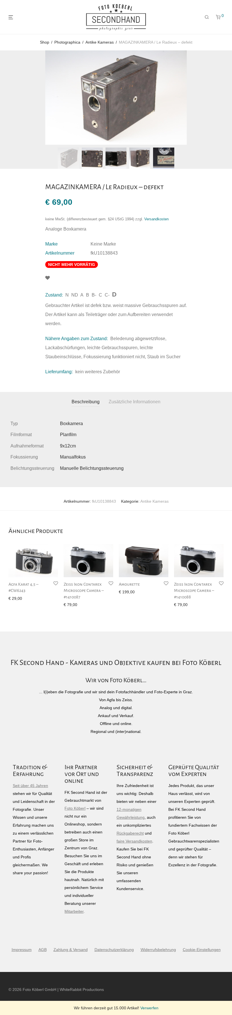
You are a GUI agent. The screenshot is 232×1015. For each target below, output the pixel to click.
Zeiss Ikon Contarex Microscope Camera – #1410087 (84, 590)
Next (222, 98)
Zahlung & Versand (70, 949)
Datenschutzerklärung (114, 949)
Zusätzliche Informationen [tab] (134, 401)
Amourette (129, 584)
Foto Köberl (75, 808)
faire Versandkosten (134, 841)
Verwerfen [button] (149, 1008)
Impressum (22, 949)
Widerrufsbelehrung (158, 949)
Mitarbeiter (74, 911)
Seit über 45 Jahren (30, 785)
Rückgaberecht (130, 833)
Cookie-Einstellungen (202, 949)
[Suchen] (206, 17)
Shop (44, 42)
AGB (42, 949)
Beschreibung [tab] (86, 401)
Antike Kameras (99, 42)
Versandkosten (156, 219)
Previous (10, 98)
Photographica (67, 42)
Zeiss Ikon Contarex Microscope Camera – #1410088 (194, 590)
